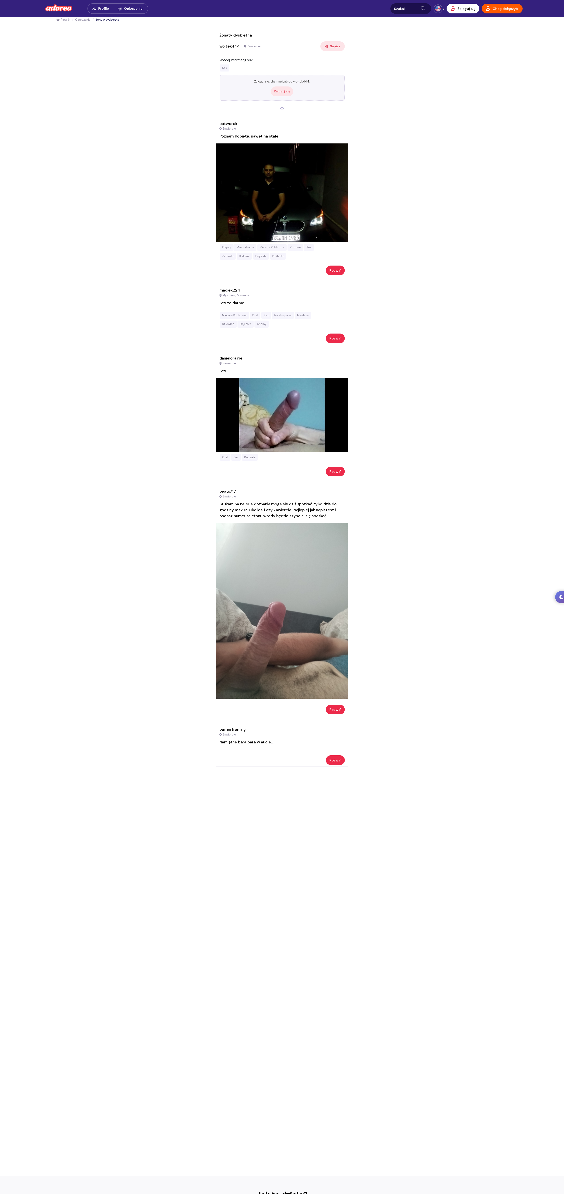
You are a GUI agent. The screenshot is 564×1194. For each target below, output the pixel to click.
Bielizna (244, 256)
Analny (261, 324)
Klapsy (226, 247)
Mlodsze (303, 315)
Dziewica (228, 324)
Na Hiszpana (282, 315)
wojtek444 (229, 46)
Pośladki (278, 256)
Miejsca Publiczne (272, 247)
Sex (224, 68)
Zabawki (228, 256)
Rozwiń (335, 270)
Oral (255, 315)
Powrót (65, 20)
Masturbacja (245, 247)
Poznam (295, 247)
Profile (103, 8)
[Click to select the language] (438, 8)
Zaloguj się (282, 91)
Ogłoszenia (133, 8)
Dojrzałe (261, 256)
